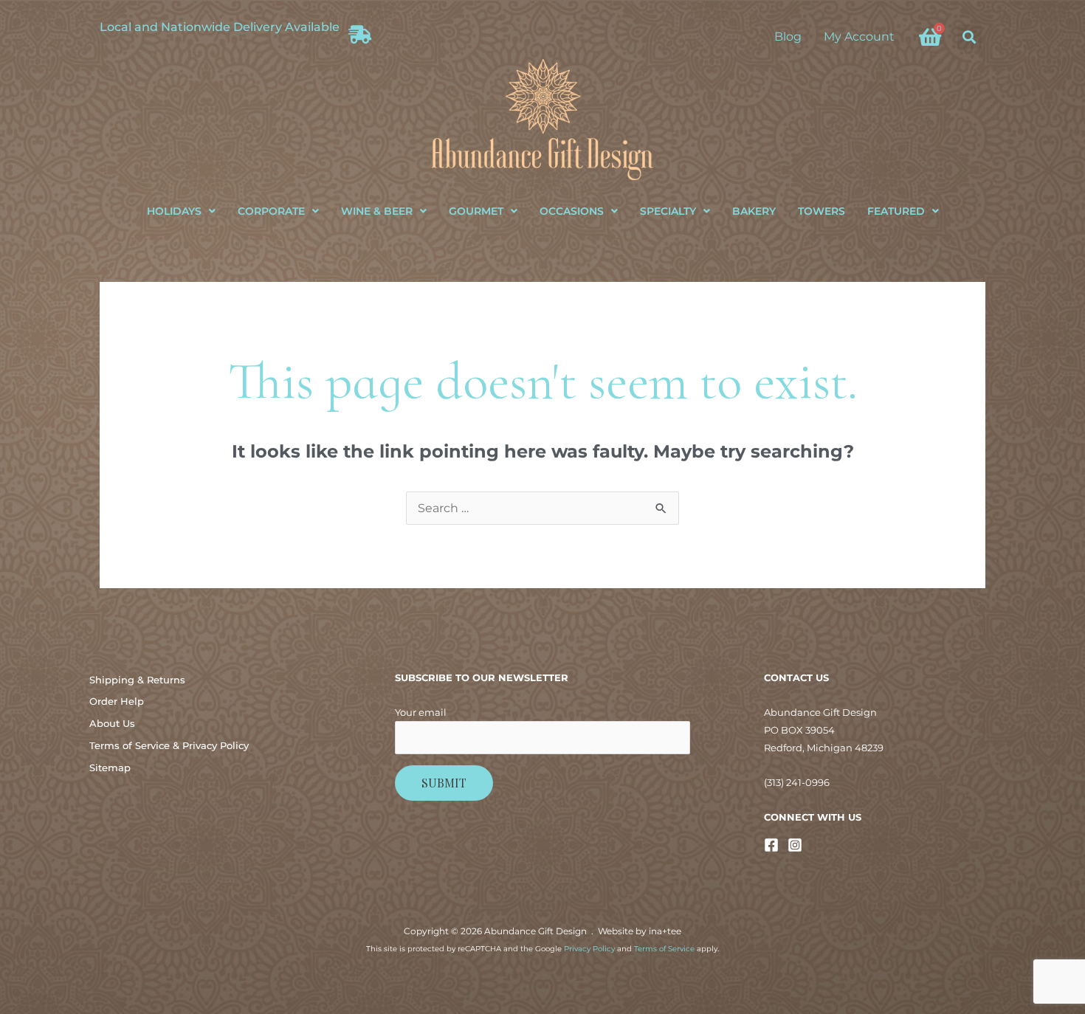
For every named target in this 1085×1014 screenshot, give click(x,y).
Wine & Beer (377, 211)
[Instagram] (795, 845)
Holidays (174, 211)
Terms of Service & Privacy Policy (169, 745)
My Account (859, 37)
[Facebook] (771, 845)
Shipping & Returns (137, 680)
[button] (969, 36)
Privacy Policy (589, 949)
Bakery (754, 211)
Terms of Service (664, 949)
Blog (788, 37)
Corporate (271, 211)
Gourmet (476, 211)
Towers (821, 211)
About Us (112, 723)
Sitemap (110, 767)
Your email (421, 712)
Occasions (572, 211)
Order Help (116, 701)
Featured (896, 211)
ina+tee (665, 931)
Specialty (668, 211)
